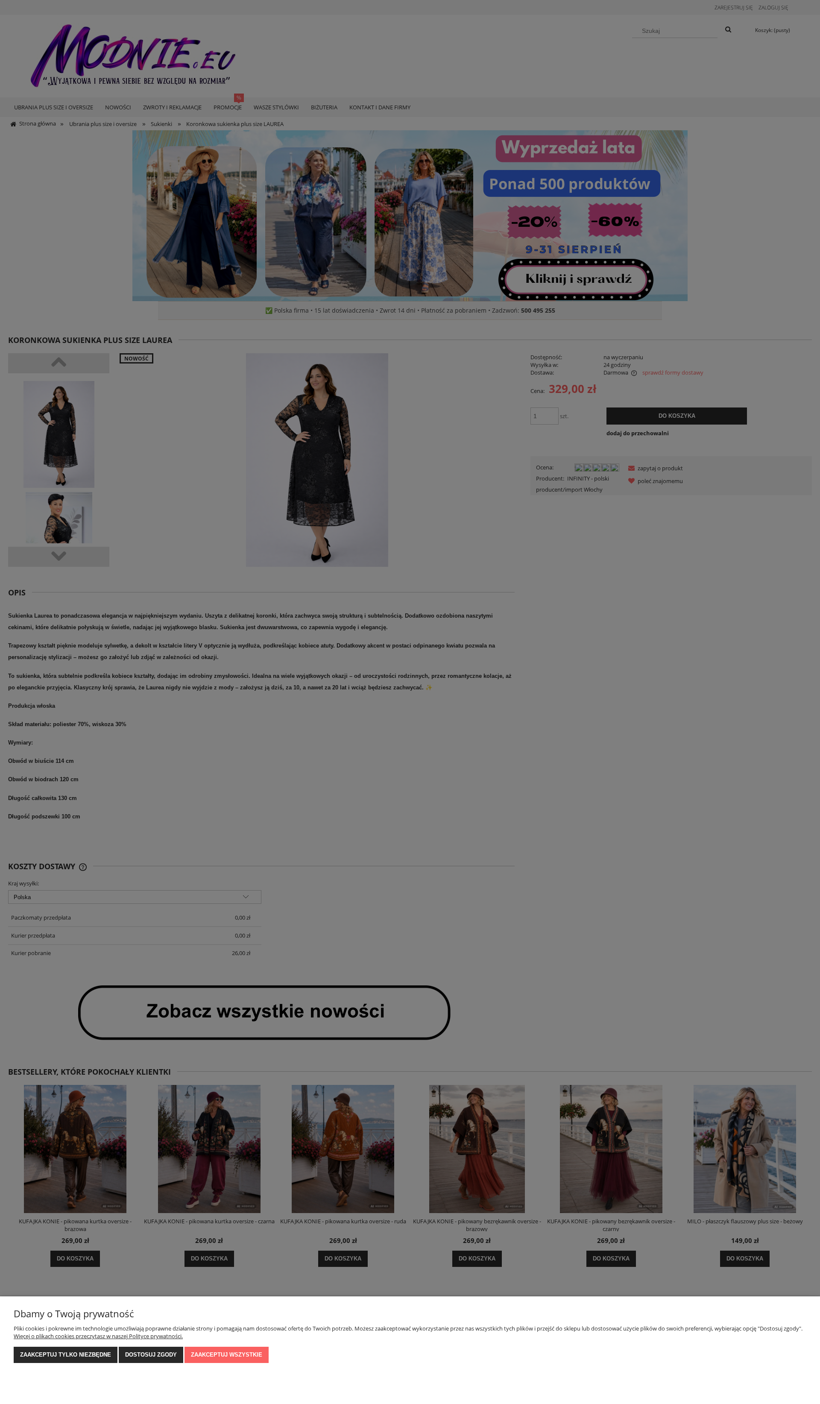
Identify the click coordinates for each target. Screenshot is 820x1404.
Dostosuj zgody (151, 1354)
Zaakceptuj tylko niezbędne (65, 1354)
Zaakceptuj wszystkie (226, 1354)
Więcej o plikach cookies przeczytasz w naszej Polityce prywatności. (98, 1336)
